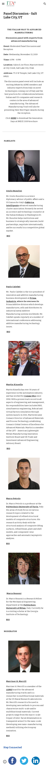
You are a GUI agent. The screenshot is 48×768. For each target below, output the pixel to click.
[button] (3, 3)
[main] (24, 16)
